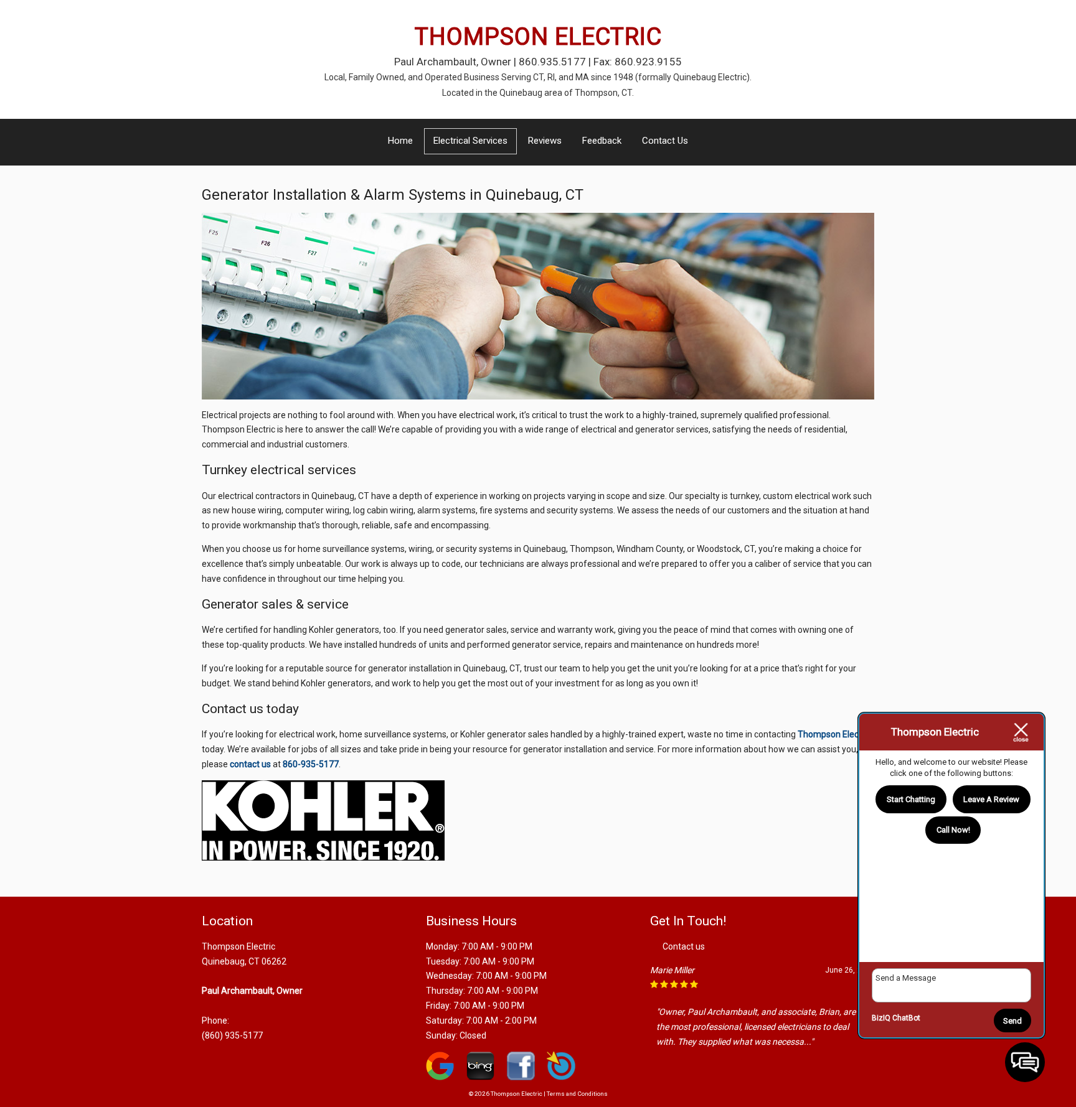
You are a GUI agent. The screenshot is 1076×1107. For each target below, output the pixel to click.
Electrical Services (470, 140)
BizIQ (881, 1018)
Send (1012, 1020)
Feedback (601, 140)
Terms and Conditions (577, 1093)
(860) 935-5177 (232, 1035)
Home (400, 140)
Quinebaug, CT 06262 (244, 961)
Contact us (684, 946)
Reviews (545, 140)
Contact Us (665, 140)
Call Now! (953, 829)
